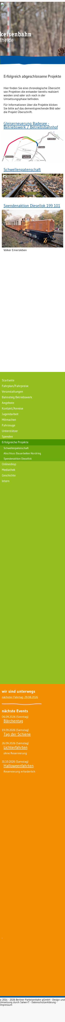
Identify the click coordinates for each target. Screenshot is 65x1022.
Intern (5, 481)
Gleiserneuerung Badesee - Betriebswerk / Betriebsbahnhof (31, 125)
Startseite (8, 380)
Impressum (6, 1004)
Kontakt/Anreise (12, 408)
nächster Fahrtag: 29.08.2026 (20, 697)
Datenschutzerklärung (44, 1002)
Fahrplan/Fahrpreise (15, 386)
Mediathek (8, 470)
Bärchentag (13, 720)
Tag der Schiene (17, 734)
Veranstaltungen (12, 391)
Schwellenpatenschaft (22, 169)
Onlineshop (9, 464)
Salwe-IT (24, 1002)
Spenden (7, 436)
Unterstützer (10, 431)
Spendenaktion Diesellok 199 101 (32, 205)
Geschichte (9, 475)
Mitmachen (9, 419)
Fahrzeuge (8, 425)
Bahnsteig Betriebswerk (17, 397)
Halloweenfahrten (19, 765)
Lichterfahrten (15, 747)
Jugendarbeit (10, 414)
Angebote (8, 403)
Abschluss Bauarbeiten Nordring (22, 453)
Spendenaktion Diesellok (18, 458)
